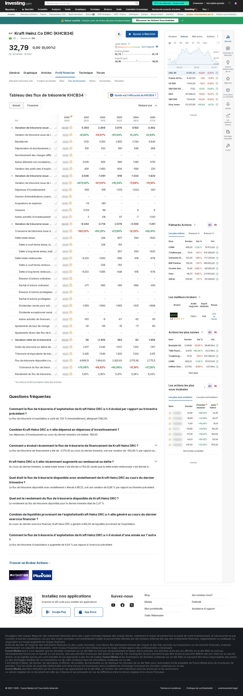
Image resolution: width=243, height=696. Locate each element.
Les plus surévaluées (206, 397)
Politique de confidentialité (199, 688)
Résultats (119, 81)
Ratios (92, 81)
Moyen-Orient (157, 14)
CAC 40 (172, 73)
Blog (147, 595)
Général (14, 72)
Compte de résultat (46, 81)
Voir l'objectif (148, 47)
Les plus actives (176, 233)
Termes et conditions (170, 688)
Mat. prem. (197, 36)
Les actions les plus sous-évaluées (181, 387)
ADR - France (120, 14)
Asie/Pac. (170, 14)
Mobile (148, 601)
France (43, 14)
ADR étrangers (104, 14)
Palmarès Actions (180, 224)
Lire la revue (214, 316)
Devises (173, 36)
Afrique (180, 14)
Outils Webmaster (154, 615)
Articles (46, 72)
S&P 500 (173, 99)
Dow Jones (174, 104)
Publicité (196, 601)
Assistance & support (203, 608)
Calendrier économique (137, 9)
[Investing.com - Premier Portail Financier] (18, 3)
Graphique (30, 72)
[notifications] (229, 3)
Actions (11, 14)
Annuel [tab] (16, 105)
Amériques (134, 14)
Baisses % (209, 233)
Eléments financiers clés (21, 81)
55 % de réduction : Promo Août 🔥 (170, 3)
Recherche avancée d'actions (166, 9)
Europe (144, 14)
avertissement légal (228, 688)
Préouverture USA (57, 14)
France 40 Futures (177, 78)
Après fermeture (75, 14)
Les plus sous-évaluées (180, 397)
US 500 (172, 83)
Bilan (62, 81)
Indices (184, 36)
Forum (101, 72)
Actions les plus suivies (184, 332)
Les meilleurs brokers (183, 297)
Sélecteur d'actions (28, 14)
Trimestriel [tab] (32, 105)
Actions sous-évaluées (226, 14)
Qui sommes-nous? (202, 595)
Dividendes (105, 81)
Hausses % (194, 233)
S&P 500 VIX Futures (179, 88)
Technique (86, 72)
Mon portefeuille (154, 608)
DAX (171, 94)
